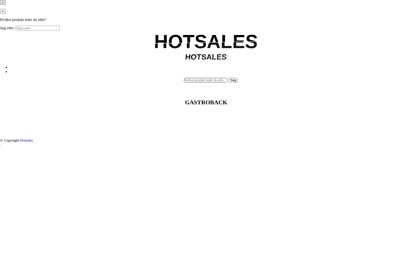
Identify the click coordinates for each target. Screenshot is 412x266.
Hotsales (26, 140)
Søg (233, 80)
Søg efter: (7, 28)
